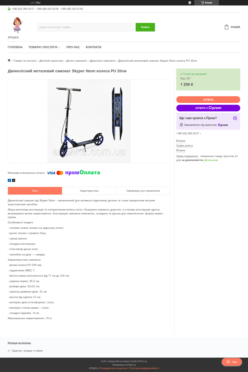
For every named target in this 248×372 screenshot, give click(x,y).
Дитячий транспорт (51, 60)
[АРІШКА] (22, 24)
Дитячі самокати (76, 60)
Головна (15, 47)
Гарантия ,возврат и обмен (27, 350)
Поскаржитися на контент (113, 368)
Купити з (201, 108)
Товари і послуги (42, 47)
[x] (13, 181)
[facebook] (9, 181)
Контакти (93, 47)
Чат (234, 361)
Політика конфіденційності (144, 368)
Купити (208, 99)
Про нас (73, 47)
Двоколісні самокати (102, 60)
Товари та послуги (24, 60)
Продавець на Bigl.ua (124, 364)
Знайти (145, 27)
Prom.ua (142, 361)
